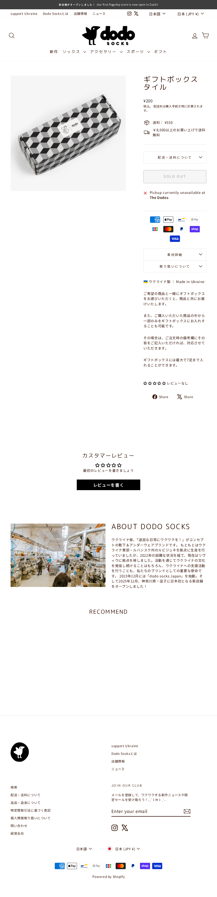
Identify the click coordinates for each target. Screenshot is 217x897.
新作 (54, 51)
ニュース (99, 13)
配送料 (158, 106)
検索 (14, 787)
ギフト (160, 51)
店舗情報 (80, 13)
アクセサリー (104, 51)
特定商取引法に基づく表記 (31, 810)
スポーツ (136, 51)
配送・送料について (175, 157)
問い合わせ (19, 825)
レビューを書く (108, 485)
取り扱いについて (175, 266)
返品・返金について (26, 802)
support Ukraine (24, 13)
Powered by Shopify (108, 876)
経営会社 (17, 833)
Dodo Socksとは (56, 13)
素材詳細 (175, 254)
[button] (154, 383)
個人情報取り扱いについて (31, 818)
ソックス (72, 51)
